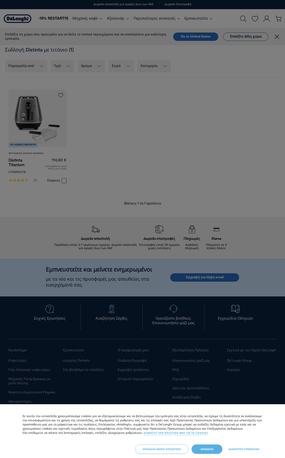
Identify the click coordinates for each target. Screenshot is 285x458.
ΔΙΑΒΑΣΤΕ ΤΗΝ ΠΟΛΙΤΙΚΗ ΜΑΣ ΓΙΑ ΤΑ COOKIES (176, 433)
